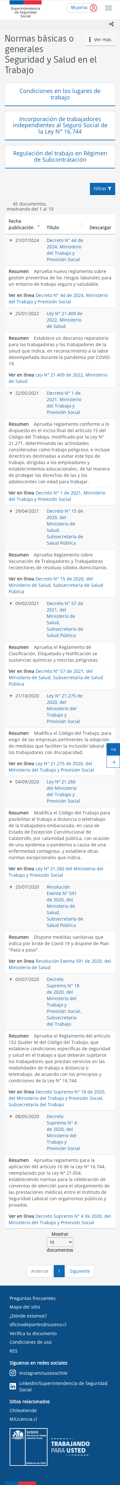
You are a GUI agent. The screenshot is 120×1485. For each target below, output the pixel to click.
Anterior (40, 1271)
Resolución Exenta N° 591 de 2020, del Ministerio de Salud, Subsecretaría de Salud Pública (65, 906)
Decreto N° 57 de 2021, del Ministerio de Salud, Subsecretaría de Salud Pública (56, 677)
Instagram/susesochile (43, 1373)
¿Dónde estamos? (28, 1316)
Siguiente (80, 1271)
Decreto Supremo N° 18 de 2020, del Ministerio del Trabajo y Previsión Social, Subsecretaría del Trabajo (64, 1001)
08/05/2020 (27, 1116)
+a (115, 750)
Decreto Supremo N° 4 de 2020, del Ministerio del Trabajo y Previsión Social (63, 1132)
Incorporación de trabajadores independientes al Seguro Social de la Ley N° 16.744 (60, 125)
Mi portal (79, 7)
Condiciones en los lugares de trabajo (60, 94)
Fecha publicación (21, 224)
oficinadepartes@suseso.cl (38, 1324)
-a (115, 763)
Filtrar (101, 188)
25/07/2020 (27, 887)
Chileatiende (23, 1410)
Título (53, 227)
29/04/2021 (27, 511)
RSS (14, 1351)
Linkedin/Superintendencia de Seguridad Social (63, 1386)
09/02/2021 (27, 603)
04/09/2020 (27, 782)
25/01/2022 (27, 313)
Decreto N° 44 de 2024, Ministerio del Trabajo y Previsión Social (65, 249)
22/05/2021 (27, 393)
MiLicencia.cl (23, 1419)
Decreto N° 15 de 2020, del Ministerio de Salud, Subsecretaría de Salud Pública (56, 585)
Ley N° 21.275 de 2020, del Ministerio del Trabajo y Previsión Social (65, 708)
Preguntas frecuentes (33, 1298)
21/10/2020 (27, 696)
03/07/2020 (27, 979)
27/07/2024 (27, 240)
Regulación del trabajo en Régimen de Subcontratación (60, 156)
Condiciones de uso (31, 1342)
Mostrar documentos (60, 1242)
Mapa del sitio (25, 1307)
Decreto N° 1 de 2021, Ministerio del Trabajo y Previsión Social (64, 402)
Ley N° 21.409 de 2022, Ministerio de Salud (65, 319)
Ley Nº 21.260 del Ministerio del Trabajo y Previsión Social (63, 791)
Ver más (101, 39)
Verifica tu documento (33, 1333)
